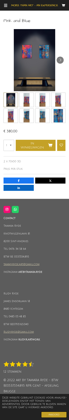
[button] (11, 100)
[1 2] (9, 145)
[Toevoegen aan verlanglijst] (61, 145)
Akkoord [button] (53, 414)
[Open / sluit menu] (6, 5)
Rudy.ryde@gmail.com (19, 332)
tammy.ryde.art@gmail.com (21, 264)
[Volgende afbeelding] (60, 60)
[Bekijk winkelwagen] (63, 5)
